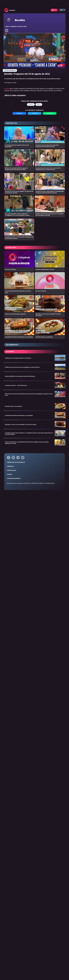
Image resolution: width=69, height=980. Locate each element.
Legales (9, 474)
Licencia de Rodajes (13, 478)
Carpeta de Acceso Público (16, 462)
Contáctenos (11, 470)
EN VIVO (54, 10)
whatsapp (49, 113)
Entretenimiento (10, 70)
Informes (30, 104)
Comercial (10, 466)
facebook (19, 113)
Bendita (6, 88)
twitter (34, 113)
